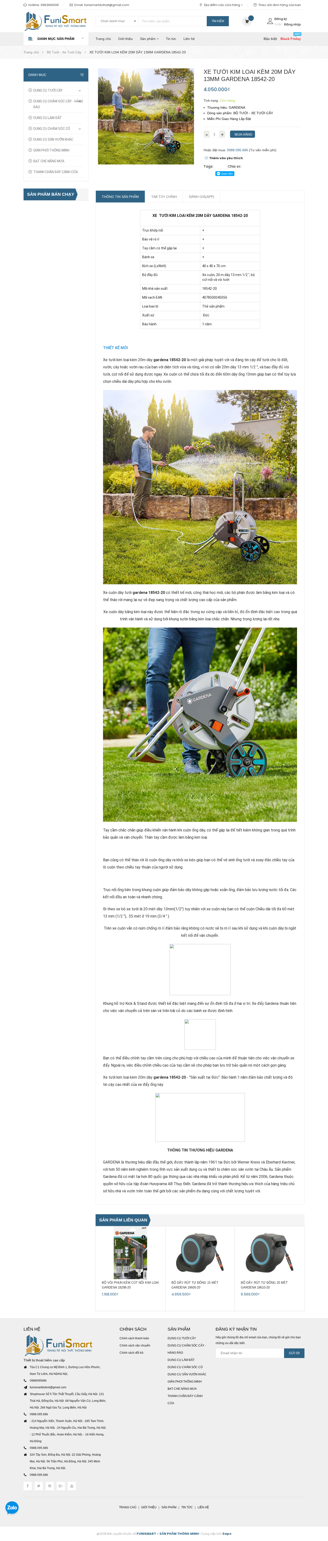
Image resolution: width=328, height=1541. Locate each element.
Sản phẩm (148, 39)
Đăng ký (280, 19)
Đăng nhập (292, 24)
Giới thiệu (125, 39)
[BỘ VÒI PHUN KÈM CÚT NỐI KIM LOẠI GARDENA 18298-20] (130, 1252)
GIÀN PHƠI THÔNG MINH (51, 150)
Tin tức (171, 39)
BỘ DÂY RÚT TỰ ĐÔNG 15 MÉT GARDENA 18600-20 (194, 1285)
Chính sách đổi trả (131, 1352)
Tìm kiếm (218, 21)
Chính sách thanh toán (134, 1338)
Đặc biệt (270, 39)
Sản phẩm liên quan (123, 1220)
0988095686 (38, 1380)
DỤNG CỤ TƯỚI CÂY (48, 90)
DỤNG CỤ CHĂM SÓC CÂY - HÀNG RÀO (58, 104)
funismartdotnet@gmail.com (106, 5)
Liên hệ (189, 39)
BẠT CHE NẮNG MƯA (48, 161)
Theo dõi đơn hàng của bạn (279, 5)
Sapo (226, 1533)
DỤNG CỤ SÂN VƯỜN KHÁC (53, 139)
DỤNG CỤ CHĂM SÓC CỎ (51, 129)
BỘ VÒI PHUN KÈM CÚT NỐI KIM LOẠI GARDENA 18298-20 (130, 1285)
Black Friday (290, 39)
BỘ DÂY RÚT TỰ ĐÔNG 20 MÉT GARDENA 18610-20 (264, 1285)
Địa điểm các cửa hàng (222, 5)
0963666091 (50, 5)
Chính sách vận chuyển (135, 1345)
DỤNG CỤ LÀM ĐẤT (47, 118)
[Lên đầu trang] (318, 1511)
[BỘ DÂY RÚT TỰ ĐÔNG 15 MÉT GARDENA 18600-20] (200, 1252)
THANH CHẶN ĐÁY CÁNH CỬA (55, 172)
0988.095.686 (237, 150)
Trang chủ (103, 39)
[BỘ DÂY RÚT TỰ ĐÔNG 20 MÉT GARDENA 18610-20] (269, 1252)
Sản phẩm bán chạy (50, 194)
